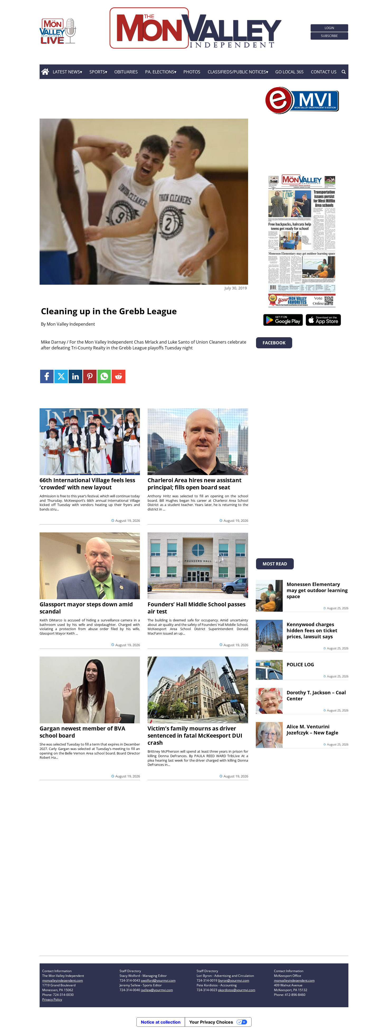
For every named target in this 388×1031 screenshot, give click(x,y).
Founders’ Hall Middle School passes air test (196, 608)
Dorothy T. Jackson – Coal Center (316, 695)
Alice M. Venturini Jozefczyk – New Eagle (312, 729)
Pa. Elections (159, 72)
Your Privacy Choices (211, 1022)
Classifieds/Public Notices (237, 72)
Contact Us (324, 72)
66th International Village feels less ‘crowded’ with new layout (87, 483)
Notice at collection (161, 1022)
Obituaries (126, 72)
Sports (97, 72)
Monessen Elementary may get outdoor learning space (317, 590)
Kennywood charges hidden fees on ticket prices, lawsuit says (312, 630)
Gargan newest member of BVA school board (82, 732)
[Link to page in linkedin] (75, 376)
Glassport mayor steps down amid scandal (86, 608)
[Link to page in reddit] (118, 376)
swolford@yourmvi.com (158, 980)
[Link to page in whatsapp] (104, 376)
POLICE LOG (300, 664)
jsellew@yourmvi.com (157, 990)
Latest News (66, 72)
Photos (191, 72)
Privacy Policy (52, 999)
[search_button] (343, 72)
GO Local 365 (289, 72)
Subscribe (329, 36)
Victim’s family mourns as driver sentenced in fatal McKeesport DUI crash (195, 735)
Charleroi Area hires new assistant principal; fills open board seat (195, 483)
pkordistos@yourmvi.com (236, 990)
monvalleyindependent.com (62, 980)
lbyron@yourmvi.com (233, 980)
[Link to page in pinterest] (90, 376)
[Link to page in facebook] (47, 376)
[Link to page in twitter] (61, 376)
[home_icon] (45, 72)
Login (329, 28)
